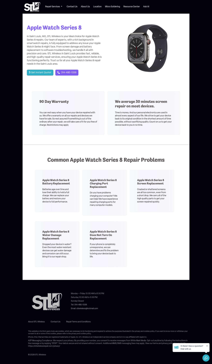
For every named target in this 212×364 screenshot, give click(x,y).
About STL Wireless (36, 322)
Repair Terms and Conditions (78, 322)
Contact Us (72, 7)
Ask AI (146, 7)
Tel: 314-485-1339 (79, 305)
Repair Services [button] (52, 7)
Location (97, 7)
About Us (85, 7)
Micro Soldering (112, 7)
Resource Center (131, 7)
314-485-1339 (68, 72)
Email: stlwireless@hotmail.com (84, 309)
